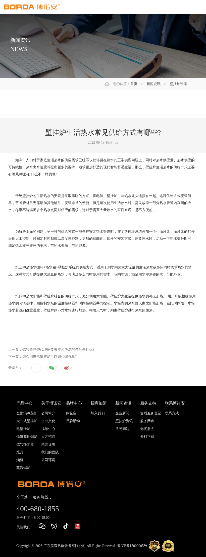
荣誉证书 (48, 444)
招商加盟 (99, 403)
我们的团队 (50, 452)
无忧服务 (147, 429)
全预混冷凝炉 (26, 413)
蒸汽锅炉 (23, 468)
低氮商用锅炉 (26, 437)
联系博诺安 (175, 403)
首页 (133, 84)
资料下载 (147, 437)
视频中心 (48, 429)
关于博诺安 (51, 403)
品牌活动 (73, 421)
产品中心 (24, 403)
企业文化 (48, 421)
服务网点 (147, 421)
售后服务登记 (150, 413)
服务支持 (148, 403)
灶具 (19, 452)
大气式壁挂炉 (26, 421)
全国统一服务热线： (34, 497)
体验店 (71, 413)
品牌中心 (74, 403)
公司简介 (48, 413)
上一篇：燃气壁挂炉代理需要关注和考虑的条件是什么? (51, 349)
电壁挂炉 (23, 429)
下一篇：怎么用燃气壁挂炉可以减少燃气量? (42, 357)
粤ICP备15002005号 (132, 546)
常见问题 (122, 429)
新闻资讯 (153, 84)
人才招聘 (48, 437)
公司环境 (48, 460)
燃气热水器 (25, 444)
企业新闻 (122, 413)
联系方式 (172, 413)
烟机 (19, 460)
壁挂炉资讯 (178, 84)
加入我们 (98, 413)
